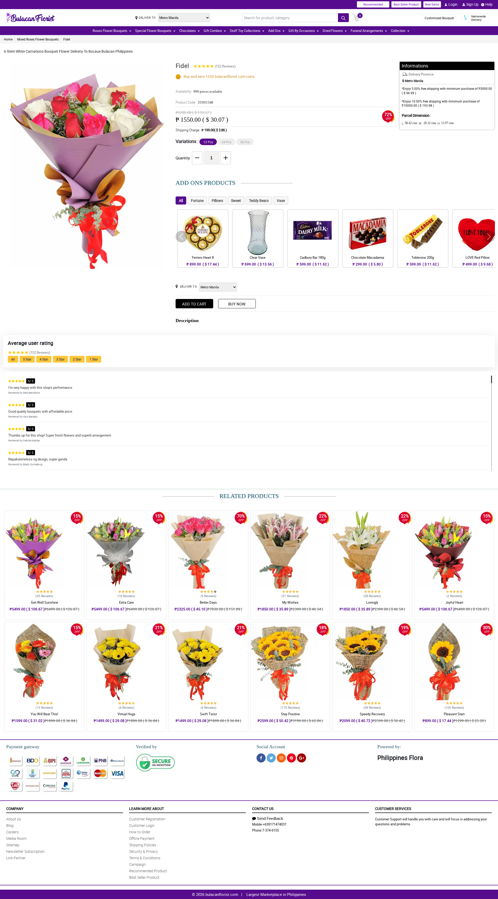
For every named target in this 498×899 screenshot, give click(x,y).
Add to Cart (194, 304)
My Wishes (290, 602)
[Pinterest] (291, 757)
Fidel (66, 39)
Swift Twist (208, 714)
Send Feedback (270, 818)
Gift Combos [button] (213, 30)
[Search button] (343, 17)
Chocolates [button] (187, 30)
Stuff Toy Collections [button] (245, 30)
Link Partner (16, 857)
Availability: (199, 91)
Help (489, 4)
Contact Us (262, 808)
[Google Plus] (301, 757)
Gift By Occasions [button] (301, 30)
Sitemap (12, 844)
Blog (9, 825)
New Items (432, 4)
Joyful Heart (454, 602)
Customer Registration (147, 818)
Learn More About (146, 808)
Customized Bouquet (439, 18)
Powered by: (389, 746)
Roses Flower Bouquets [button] (110, 30)
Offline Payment (142, 838)
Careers (12, 831)
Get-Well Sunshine (44, 602)
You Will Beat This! (44, 714)
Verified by (146, 746)
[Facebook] (261, 757)
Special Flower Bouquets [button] (153, 30)
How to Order (139, 831)
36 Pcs (245, 142)
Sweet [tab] (236, 200)
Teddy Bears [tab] (259, 200)
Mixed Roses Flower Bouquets (38, 39)
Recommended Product (148, 870)
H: (446, 123)
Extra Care (126, 602)
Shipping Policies (142, 844)
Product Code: (194, 102)
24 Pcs (226, 142)
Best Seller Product (406, 4)
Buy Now (236, 304)
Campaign (137, 864)
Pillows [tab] (217, 200)
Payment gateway (22, 746)
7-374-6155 (270, 830)
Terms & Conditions (144, 857)
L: (409, 123)
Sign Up (472, 4)
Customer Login (142, 825)
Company (14, 808)
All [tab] (181, 200)
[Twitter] (271, 757)
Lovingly (372, 602)
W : (427, 123)
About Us (13, 818)
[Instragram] (281, 757)
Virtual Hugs (126, 714)
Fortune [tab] (197, 200)
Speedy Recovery (372, 714)
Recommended (373, 4)
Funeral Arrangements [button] (367, 30)
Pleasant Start (454, 714)
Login (453, 4)
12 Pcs (208, 142)
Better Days (208, 602)
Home (8, 39)
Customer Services (393, 808)
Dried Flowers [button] (333, 30)
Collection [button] (398, 30)
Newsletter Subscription (25, 851)
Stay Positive (290, 714)
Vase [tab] (281, 200)
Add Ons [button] (274, 30)
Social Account (271, 746)
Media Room (16, 838)
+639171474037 (274, 824)
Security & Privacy (143, 851)
